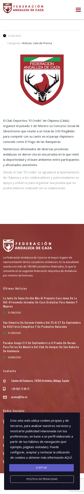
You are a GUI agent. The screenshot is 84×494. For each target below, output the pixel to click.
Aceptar (41, 467)
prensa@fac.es (19, 397)
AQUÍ (68, 457)
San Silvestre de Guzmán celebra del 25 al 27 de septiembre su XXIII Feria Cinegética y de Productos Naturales (42, 324)
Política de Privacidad (42, 479)
